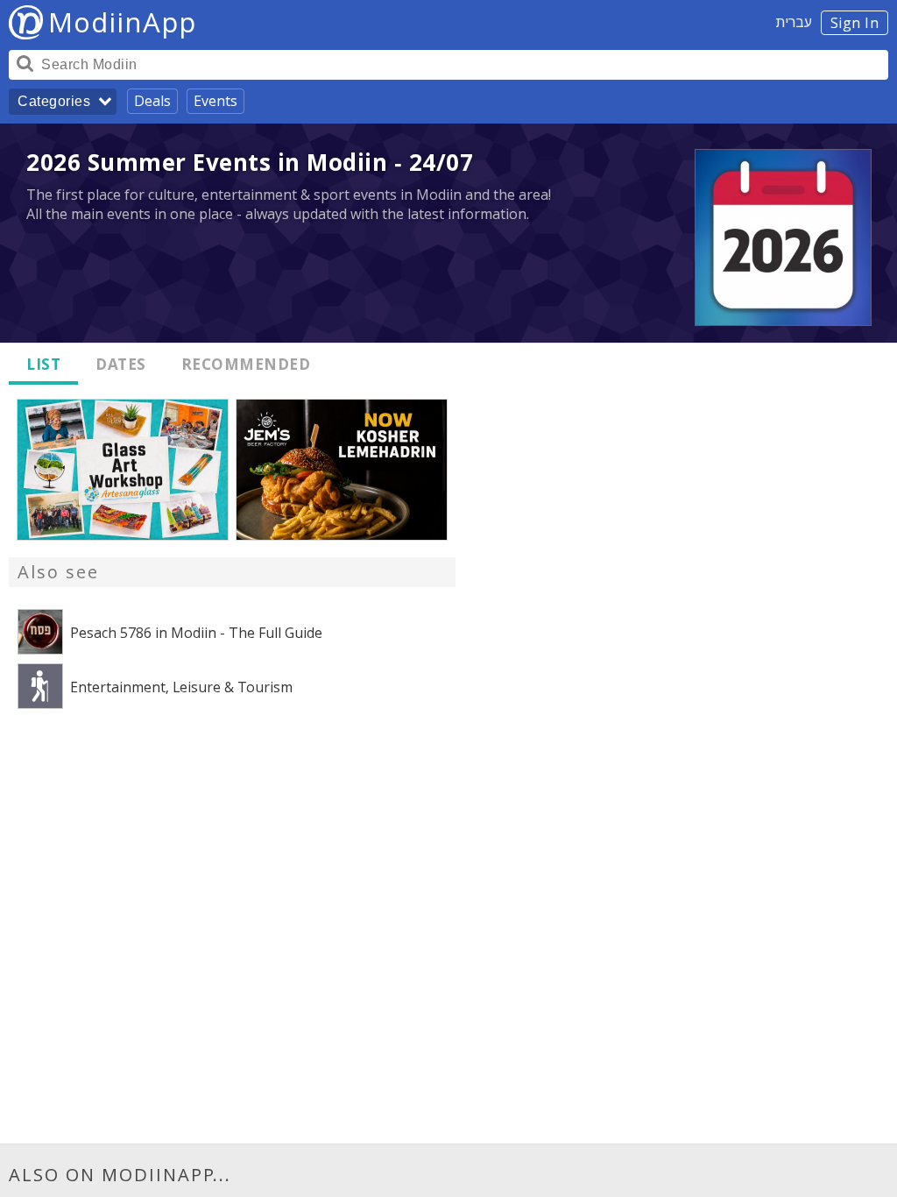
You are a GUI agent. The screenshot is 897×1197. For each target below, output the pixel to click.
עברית (794, 22)
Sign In (854, 23)
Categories (54, 101)
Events (215, 101)
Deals (152, 101)
